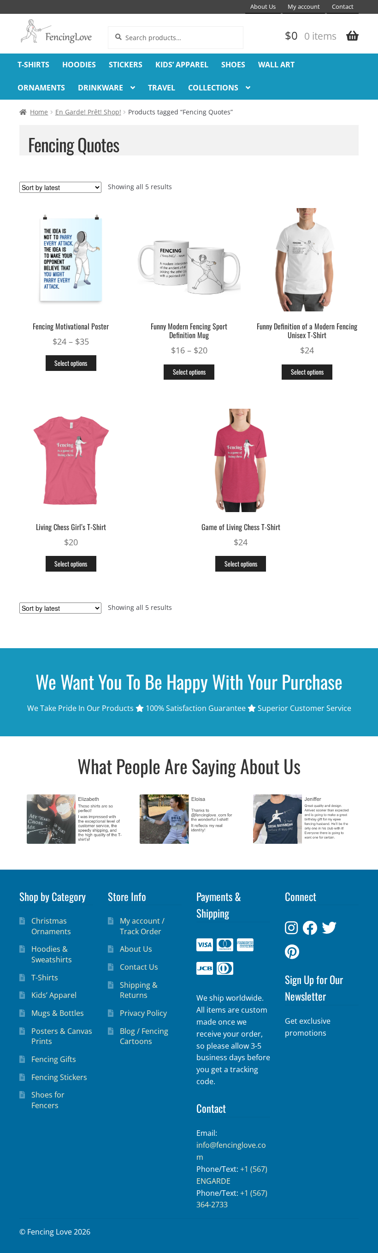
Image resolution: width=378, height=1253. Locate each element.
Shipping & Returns (139, 990)
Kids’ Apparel (181, 65)
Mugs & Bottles (57, 1013)
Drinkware (100, 88)
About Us (263, 7)
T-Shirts (33, 65)
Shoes (233, 65)
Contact (343, 7)
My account (304, 7)
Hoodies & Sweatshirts (51, 954)
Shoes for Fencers (48, 1100)
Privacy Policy (143, 1013)
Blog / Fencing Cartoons (144, 1036)
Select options (70, 363)
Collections (213, 88)
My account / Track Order (142, 926)
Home (39, 111)
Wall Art (276, 65)
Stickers (125, 65)
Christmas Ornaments (51, 926)
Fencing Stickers (59, 1077)
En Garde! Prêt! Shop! (88, 111)
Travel (161, 88)
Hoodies (79, 65)
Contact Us (139, 967)
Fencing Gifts (53, 1059)
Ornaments (41, 88)
